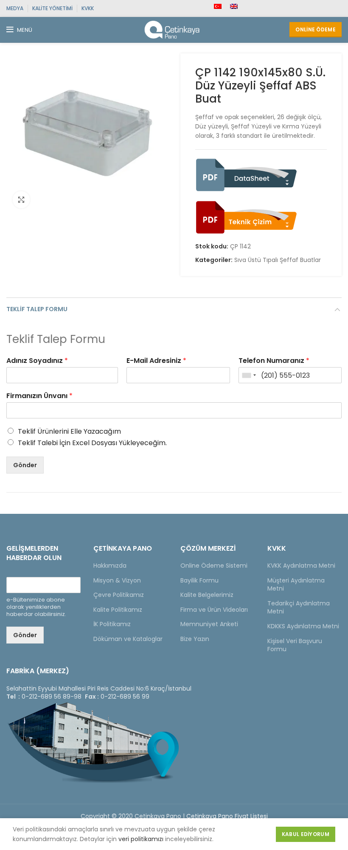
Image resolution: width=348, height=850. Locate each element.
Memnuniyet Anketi (209, 624)
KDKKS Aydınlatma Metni (303, 626)
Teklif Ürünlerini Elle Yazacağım (69, 431)
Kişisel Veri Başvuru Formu (294, 645)
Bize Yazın (194, 639)
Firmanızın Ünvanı (39, 396)
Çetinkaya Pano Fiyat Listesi (227, 816)
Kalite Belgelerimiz (206, 595)
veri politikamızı (140, 839)
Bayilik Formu (199, 580)
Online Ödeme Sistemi (213, 565)
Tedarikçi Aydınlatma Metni (298, 607)
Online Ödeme (315, 29)
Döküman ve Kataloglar (128, 639)
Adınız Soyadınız (37, 361)
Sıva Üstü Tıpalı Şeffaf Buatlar (277, 260)
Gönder (25, 465)
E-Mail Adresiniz (156, 361)
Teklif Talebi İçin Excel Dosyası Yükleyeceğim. (92, 443)
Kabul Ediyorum (305, 834)
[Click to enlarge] (21, 199)
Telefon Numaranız (274, 361)
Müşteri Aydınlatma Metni (296, 584)
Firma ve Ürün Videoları (214, 609)
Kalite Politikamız (117, 609)
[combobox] (248, 375)
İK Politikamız (112, 624)
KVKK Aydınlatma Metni (301, 565)
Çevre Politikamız (118, 595)
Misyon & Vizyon (117, 580)
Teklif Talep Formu (36, 309)
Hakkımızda (109, 565)
